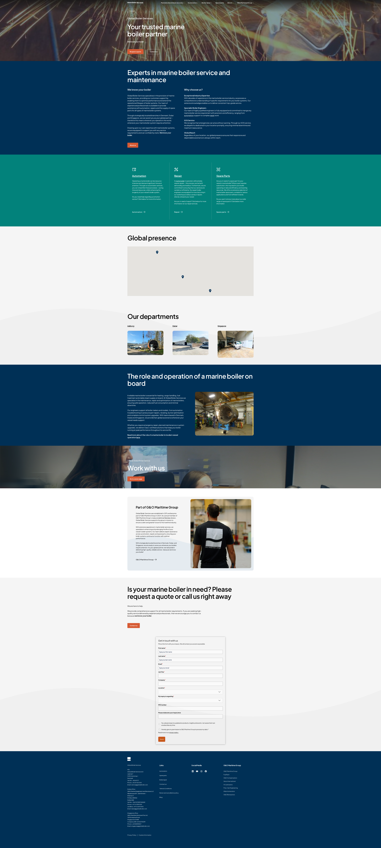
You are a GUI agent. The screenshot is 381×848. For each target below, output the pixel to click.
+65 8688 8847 (136, 824)
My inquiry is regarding (166, 696)
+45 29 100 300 (137, 782)
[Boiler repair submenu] (211, 2)
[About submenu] (232, 2)
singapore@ (135, 826)
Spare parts (221, 212)
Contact (132, 11)
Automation (139, 175)
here (138, 437)
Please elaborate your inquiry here (169, 713)
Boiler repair (163, 780)
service (133, 785)
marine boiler (180, 181)
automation (189, 115)
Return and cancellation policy (169, 793)
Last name (162, 656)
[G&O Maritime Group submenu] (253, 2)
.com (148, 826)
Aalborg (130, 326)
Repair (178, 175)
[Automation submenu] (197, 2)
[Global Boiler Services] (135, 3)
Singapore (222, 326)
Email (160, 664)
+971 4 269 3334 (138, 806)
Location (161, 688)
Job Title (161, 672)
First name (162, 648)
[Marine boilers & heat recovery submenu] (183, 2)
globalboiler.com (142, 785)
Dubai (175, 326)
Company (161, 680)
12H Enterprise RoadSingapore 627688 (137, 817)
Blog (160, 797)
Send (162, 739)
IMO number (162, 705)
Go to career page (136, 479)
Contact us (153, 52)
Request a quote (135, 52)
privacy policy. (174, 732)
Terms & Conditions (165, 788)
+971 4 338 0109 (137, 804)
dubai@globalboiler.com (139, 809)
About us (133, 145)
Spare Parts (223, 175)
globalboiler (143, 826)
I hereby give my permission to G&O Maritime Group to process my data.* (185, 729)
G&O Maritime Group (145, 559)
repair (212, 115)
